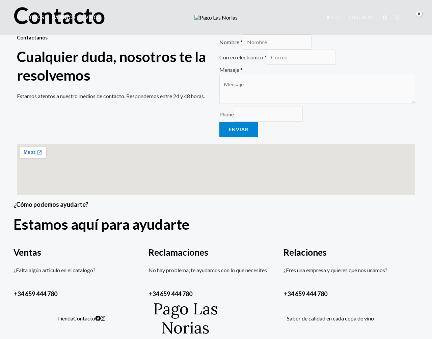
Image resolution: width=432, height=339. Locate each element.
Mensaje (231, 69)
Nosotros (30, 17)
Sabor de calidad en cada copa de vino (330, 318)
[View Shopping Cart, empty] (415, 17)
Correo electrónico (243, 57)
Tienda (332, 17)
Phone (226, 114)
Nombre (231, 42)
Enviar (238, 129)
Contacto (361, 17)
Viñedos (64, 17)
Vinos (92, 17)
